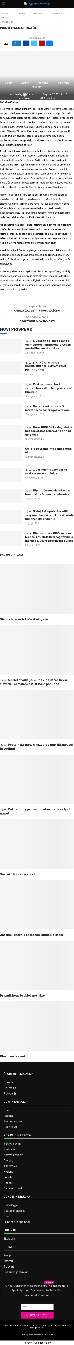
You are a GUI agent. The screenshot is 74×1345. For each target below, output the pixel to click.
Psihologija (11, 1205)
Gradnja (8, 1116)
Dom (7, 1110)
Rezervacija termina (16, 1272)
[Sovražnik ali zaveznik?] (37, 844)
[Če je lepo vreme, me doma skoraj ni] (11, 454)
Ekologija (9, 1238)
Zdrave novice (12, 1143)
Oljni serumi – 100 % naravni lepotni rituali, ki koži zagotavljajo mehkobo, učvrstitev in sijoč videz (49, 537)
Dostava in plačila (41, 1290)
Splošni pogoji (20, 1290)
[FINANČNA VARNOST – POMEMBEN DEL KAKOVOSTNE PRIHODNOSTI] (11, 368)
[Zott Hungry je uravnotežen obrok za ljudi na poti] (37, 779)
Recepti (8, 1182)
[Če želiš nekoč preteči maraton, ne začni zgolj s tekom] (11, 411)
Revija (7, 1255)
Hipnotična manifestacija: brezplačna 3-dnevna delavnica (47, 492)
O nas (8, 1285)
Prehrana (38, 13)
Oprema (8, 1082)
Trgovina (9, 1266)
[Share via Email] (49, 43)
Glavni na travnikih (14, 1056)
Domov (4, 13)
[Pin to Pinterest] (42, 43)
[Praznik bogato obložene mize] (37, 965)
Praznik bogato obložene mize (22, 995)
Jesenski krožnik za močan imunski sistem (31, 935)
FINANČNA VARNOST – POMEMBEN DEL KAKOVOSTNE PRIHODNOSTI (45, 366)
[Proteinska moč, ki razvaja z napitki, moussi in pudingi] (37, 714)
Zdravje (20, 13)
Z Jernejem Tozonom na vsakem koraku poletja (46, 471)
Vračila (58, 1290)
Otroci (7, 1216)
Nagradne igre (38, 1285)
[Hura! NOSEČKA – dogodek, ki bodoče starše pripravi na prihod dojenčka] (11, 432)
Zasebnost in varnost (37, 1295)
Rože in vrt (10, 1127)
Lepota (8, 1177)
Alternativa (10, 1166)
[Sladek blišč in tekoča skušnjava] (37, 589)
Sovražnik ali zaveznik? (17, 874)
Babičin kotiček (13, 1188)
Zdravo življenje (13, 1155)
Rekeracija (10, 1088)
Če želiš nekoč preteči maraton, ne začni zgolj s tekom (47, 408)
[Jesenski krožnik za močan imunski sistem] (37, 904)
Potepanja (10, 1093)
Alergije (8, 1160)
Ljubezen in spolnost (17, 1222)
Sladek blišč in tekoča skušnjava (24, 619)
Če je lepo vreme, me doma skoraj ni (48, 450)
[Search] (70, 4)
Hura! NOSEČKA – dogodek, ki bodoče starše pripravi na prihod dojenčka (49, 431)
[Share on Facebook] (26, 43)
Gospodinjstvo (13, 1121)
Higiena (8, 1171)
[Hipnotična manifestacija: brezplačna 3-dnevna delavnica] (11, 496)
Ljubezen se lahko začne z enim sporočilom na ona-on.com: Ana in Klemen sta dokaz (48, 344)
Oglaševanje (21, 1285)
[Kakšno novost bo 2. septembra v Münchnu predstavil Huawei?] (11, 390)
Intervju (8, 1261)
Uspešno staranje (14, 1210)
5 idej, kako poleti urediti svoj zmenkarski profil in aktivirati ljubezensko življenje (49, 515)
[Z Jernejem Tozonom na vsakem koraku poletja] (11, 475)
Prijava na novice (37, 1315)
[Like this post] (18, 43)
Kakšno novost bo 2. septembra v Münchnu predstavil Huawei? (48, 388)
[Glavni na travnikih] (37, 1026)
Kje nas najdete (58, 1285)
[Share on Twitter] (34, 43)
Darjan (31, 94)
